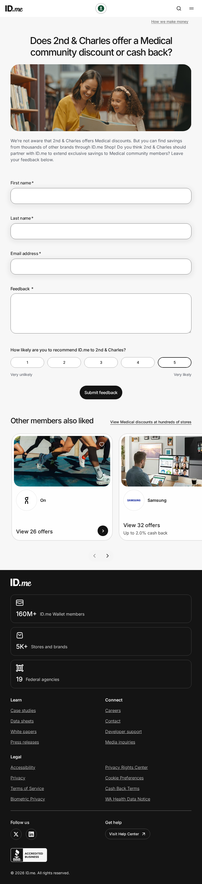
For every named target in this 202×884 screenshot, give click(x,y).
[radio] (27, 362)
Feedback (22, 288)
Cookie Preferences (124, 777)
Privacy (18, 777)
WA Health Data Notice (127, 799)
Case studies (23, 710)
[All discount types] (101, 8)
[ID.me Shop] (17, 8)
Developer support (123, 731)
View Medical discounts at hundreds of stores (150, 422)
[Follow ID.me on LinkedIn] (31, 834)
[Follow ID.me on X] (16, 834)
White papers (24, 731)
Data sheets (22, 721)
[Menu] (191, 8)
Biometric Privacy (28, 799)
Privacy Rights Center (126, 767)
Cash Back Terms (122, 788)
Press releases (25, 742)
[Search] (179, 8)
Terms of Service (27, 788)
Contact (112, 721)
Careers (113, 710)
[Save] (102, 444)
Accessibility (23, 767)
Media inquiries (120, 742)
